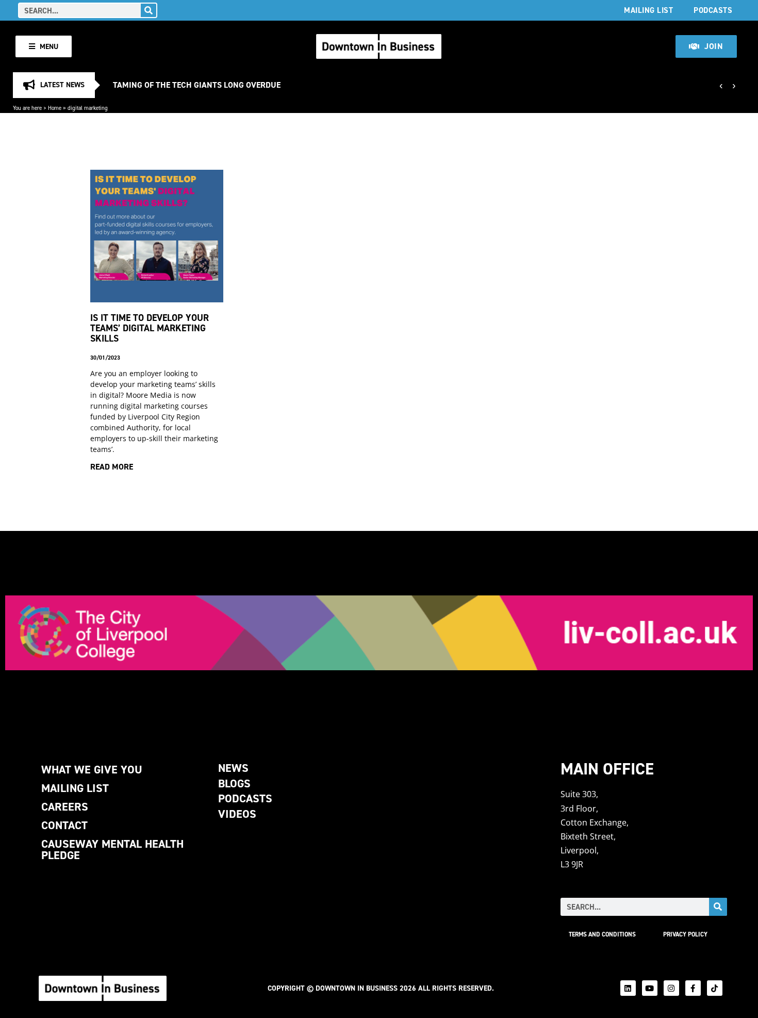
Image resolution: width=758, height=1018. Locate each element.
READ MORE (111, 466)
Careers (64, 806)
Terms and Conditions (602, 934)
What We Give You (91, 769)
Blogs (234, 783)
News (233, 768)
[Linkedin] (628, 988)
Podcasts (713, 10)
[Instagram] (671, 988)
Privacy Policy (685, 934)
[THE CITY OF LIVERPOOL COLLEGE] (379, 632)
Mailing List (648, 10)
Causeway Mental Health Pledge (112, 849)
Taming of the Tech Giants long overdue (197, 84)
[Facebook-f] (693, 988)
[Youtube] (649, 988)
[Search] (148, 10)
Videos (237, 813)
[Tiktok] (714, 988)
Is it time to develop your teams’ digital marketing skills (149, 328)
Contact (64, 825)
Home (54, 107)
